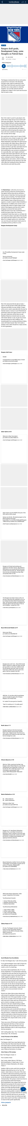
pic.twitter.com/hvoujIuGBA (10, 914)
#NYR (15, 359)
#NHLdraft (19, 771)
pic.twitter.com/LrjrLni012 (9, 934)
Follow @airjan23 (6, 1102)
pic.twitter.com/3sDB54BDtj (10, 866)
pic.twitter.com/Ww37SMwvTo (10, 437)
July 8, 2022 (19, 363)
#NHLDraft (6, 521)
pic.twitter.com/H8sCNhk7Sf (10, 634)
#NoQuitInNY (13, 771)
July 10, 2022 (20, 260)
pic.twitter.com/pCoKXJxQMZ (10, 361)
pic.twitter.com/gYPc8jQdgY (10, 258)
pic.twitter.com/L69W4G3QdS (16, 521)
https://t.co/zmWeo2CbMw (13, 520)
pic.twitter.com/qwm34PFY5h (10, 804)
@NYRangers (23, 520)
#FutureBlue (8, 252)
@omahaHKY (13, 770)
